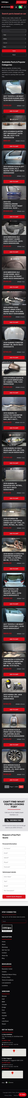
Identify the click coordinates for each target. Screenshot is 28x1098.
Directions (6, 1046)
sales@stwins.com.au (7, 1042)
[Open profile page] (16, 7)
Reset (14, 54)
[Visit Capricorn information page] (5, 2)
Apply (14, 50)
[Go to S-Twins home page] (5, 7)
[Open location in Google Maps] (14, 1052)
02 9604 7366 (6, 1040)
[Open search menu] (12, 7)
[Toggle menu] (25, 7)
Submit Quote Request (14, 896)
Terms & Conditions (18, 1095)
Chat (23, 1094)
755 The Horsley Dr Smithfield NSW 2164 (12, 1037)
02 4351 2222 (6, 1062)
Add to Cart (14, 111)
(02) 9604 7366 (15, 820)
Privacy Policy (8, 1095)
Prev (7, 786)
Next (21, 786)
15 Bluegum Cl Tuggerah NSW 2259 (12, 1060)
